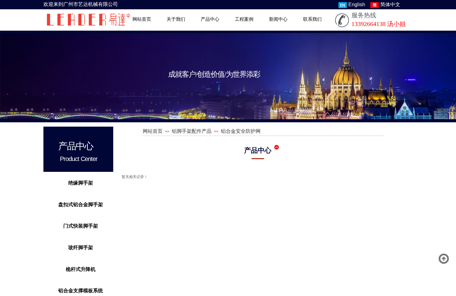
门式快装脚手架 (80, 226)
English (356, 4)
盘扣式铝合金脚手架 (80, 204)
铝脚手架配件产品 (192, 131)
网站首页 (141, 19)
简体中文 (390, 4)
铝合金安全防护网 (241, 131)
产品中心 (210, 19)
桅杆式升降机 (81, 269)
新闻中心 (278, 19)
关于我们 (176, 19)
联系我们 (312, 19)
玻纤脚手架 (80, 247)
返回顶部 (444, 259)
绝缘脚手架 (80, 182)
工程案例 (244, 19)
